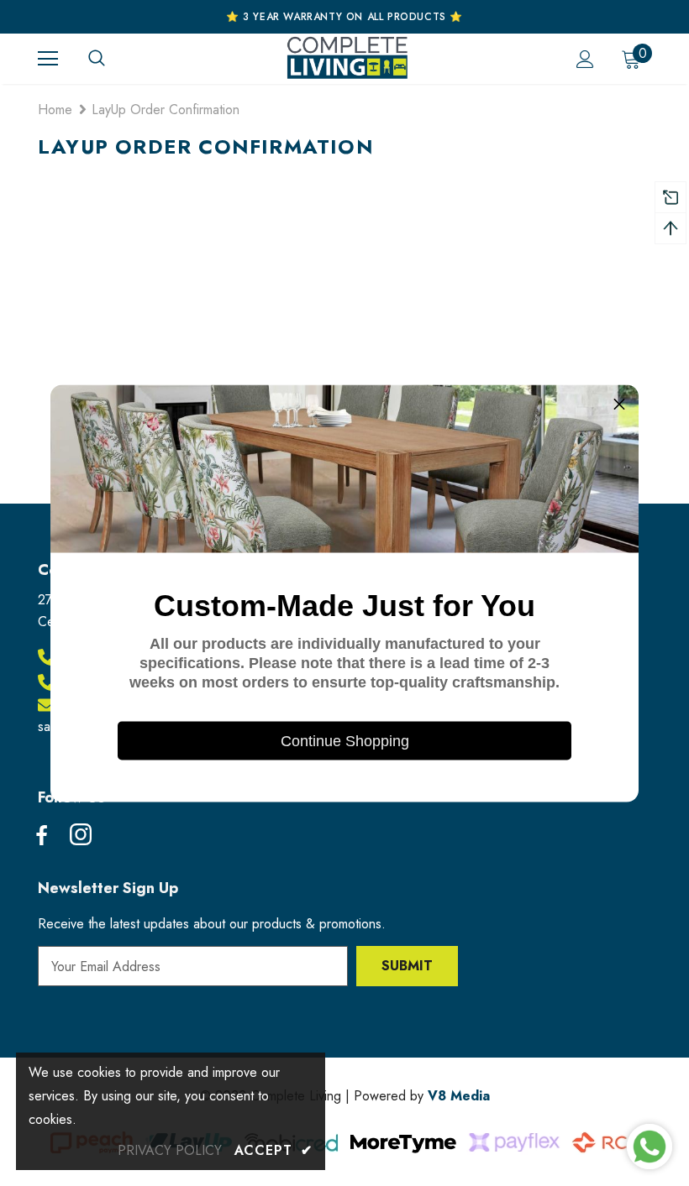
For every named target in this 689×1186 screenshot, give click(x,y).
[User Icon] (585, 59)
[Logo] (347, 57)
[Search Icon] (113, 58)
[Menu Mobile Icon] (48, 59)
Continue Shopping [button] (345, 740)
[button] (619, 403)
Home (55, 109)
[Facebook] (41, 836)
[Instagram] (81, 836)
